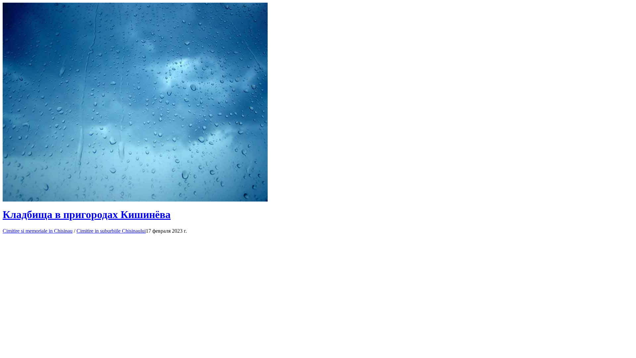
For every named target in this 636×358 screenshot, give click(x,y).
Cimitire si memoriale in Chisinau (38, 231)
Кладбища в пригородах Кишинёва (87, 214)
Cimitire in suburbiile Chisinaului (111, 231)
